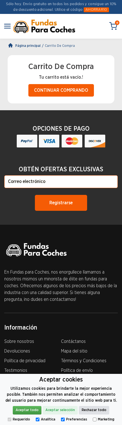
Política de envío (77, 370)
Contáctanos (73, 341)
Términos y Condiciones (83, 361)
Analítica (48, 419)
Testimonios (15, 370)
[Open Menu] (7, 26)
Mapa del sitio (74, 351)
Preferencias (76, 419)
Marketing (106, 419)
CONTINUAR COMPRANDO (61, 90)
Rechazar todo (94, 410)
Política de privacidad (24, 361)
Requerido (21, 419)
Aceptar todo (27, 410)
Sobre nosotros (19, 341)
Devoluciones (17, 351)
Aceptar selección (60, 410)
